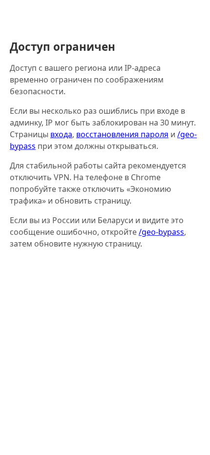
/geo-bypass (161, 232)
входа (61, 134)
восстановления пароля (122, 134)
